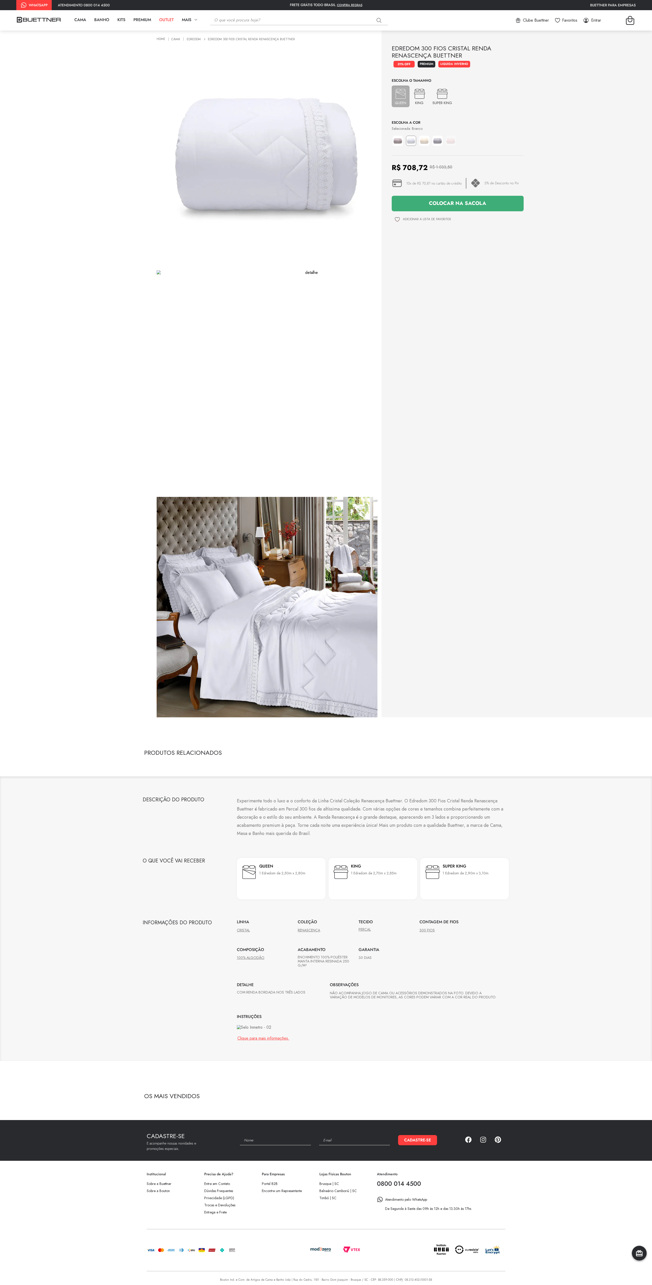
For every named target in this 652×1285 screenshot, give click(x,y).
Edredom (194, 39)
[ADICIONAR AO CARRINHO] (458, 203)
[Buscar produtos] (380, 20)
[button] (401, 96)
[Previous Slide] (495, 754)
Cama (175, 39)
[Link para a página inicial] (162, 39)
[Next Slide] (503, 754)
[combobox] (303, 20)
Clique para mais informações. (263, 1097)
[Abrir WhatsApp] (639, 1272)
